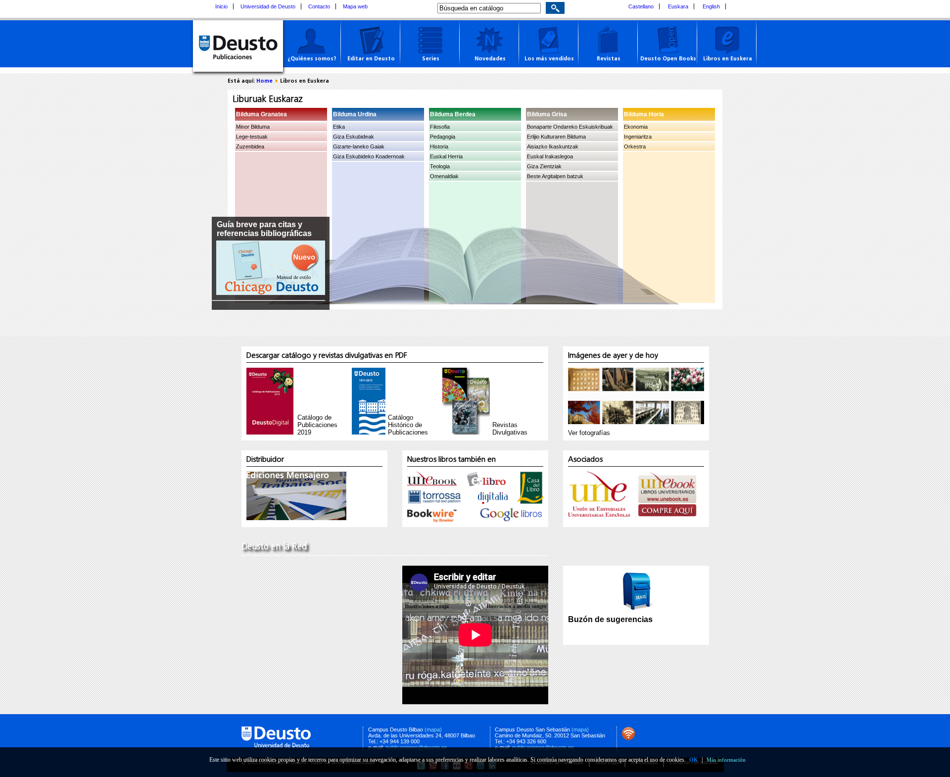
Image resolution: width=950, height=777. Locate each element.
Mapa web (355, 6)
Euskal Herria (446, 156)
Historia (439, 146)
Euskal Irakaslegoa (550, 156)
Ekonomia (636, 127)
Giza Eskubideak (353, 137)
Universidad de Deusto (267, 6)
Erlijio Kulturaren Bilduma (556, 137)
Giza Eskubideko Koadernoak (369, 156)
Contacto (319, 6)
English (711, 6)
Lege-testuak (252, 137)
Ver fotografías (589, 433)
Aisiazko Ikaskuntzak (552, 146)
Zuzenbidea (250, 146)
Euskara (678, 6)
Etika (339, 127)
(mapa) (433, 729)
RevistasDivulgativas (509, 428)
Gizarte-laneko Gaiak (358, 146)
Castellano (641, 6)
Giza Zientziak (544, 166)
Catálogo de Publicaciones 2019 (317, 425)
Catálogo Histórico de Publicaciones (408, 425)
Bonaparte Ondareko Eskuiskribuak (570, 127)
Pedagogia (442, 137)
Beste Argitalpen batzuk (555, 176)
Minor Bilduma (253, 127)
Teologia (440, 166)
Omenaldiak (444, 176)
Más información (726, 760)
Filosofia (440, 127)
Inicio (221, 6)
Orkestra (635, 146)
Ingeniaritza (638, 137)
